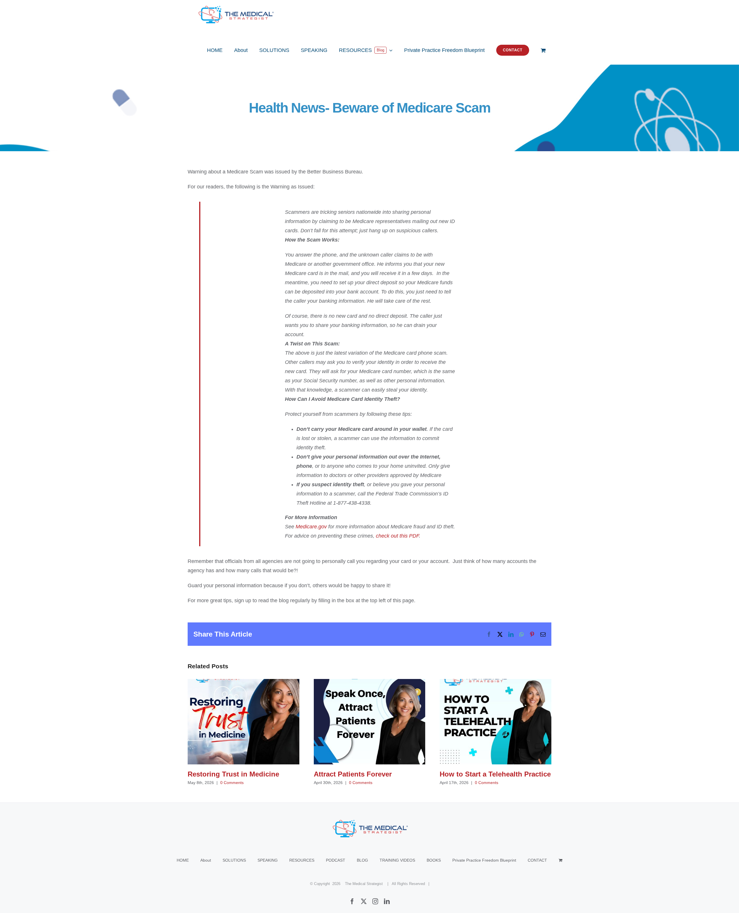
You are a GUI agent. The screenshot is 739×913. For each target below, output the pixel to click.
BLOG (362, 860)
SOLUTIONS (234, 860)
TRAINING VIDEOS (397, 860)
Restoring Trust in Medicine (243, 722)
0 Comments (232, 782)
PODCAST (335, 860)
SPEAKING (267, 860)
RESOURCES (301, 860)
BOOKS (434, 860)
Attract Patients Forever (369, 722)
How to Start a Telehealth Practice (495, 722)
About (205, 860)
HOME (183, 860)
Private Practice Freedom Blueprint (484, 860)
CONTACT (537, 860)
